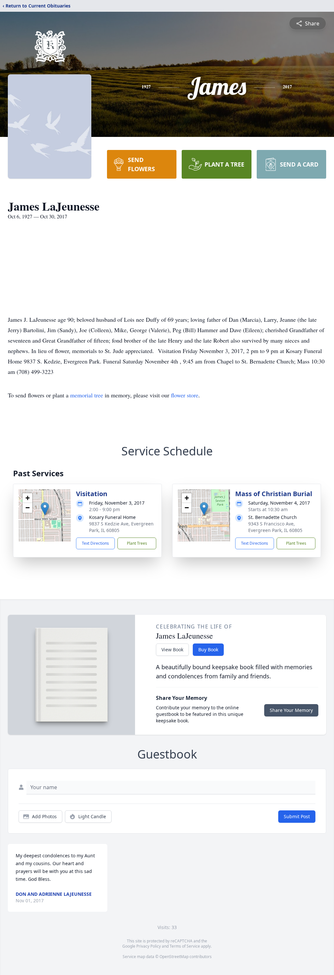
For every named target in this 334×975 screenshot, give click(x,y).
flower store (184, 395)
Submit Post (297, 816)
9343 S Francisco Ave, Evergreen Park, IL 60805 (275, 527)
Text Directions (95, 543)
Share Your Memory (291, 710)
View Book (172, 649)
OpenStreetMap (174, 956)
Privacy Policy (148, 946)
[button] (45, 508)
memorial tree (86, 395)
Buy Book (208, 649)
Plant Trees (137, 543)
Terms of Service (185, 946)
